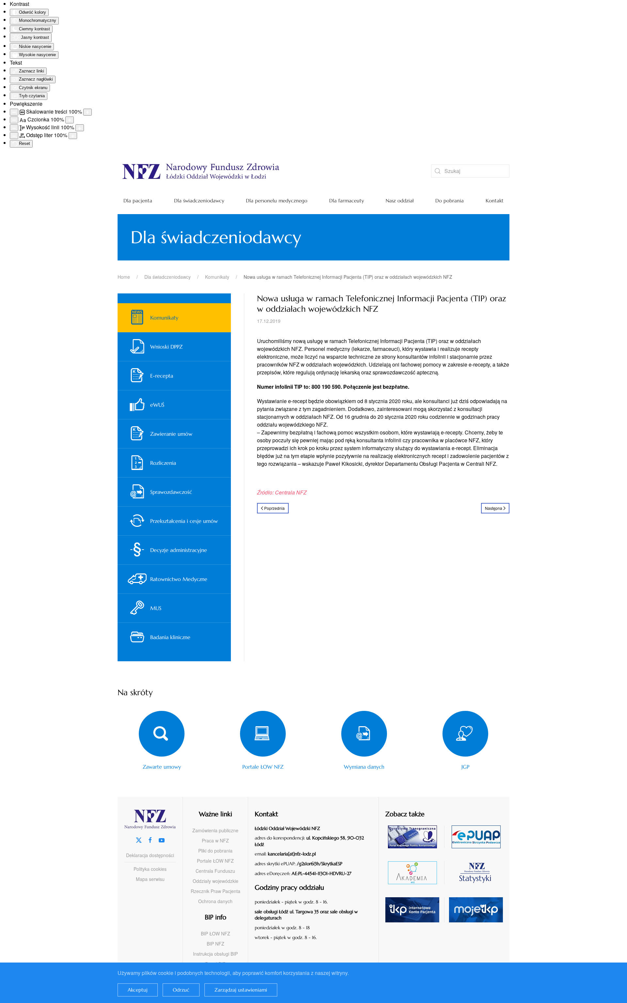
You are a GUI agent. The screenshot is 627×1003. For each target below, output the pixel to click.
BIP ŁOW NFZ (215, 933)
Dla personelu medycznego (276, 200)
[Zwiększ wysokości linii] (79, 127)
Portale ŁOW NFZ (215, 860)
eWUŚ (157, 404)
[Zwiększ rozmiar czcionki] (69, 120)
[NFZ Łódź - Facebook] (150, 839)
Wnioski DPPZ (166, 346)
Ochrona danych (215, 901)
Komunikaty (164, 317)
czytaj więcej (415, 836)
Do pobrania (449, 200)
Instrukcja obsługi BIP (215, 953)
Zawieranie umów (171, 434)
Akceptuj (138, 990)
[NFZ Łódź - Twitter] (139, 839)
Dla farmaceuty (346, 200)
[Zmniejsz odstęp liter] (14, 135)
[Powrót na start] (264, 171)
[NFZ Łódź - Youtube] (161, 839)
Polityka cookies (150, 869)
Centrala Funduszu (215, 871)
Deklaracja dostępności (150, 855)
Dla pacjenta (137, 200)
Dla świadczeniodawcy (199, 200)
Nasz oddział (400, 200)
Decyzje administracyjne (178, 550)
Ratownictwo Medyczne (178, 579)
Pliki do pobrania (215, 850)
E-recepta (161, 375)
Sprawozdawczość (171, 492)
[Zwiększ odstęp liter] (73, 135)
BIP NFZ (215, 943)
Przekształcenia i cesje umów (184, 521)
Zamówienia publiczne (215, 830)
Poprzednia (274, 508)
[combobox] (470, 171)
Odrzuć (181, 990)
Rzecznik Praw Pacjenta (215, 891)
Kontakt (495, 200)
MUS (155, 608)
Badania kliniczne (170, 637)
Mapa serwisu (150, 879)
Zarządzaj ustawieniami (241, 990)
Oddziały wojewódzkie (215, 881)
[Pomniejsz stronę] (14, 112)
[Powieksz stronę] (87, 112)
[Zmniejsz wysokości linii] (14, 127)
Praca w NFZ (215, 840)
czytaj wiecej (415, 872)
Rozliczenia (163, 463)
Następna (493, 508)
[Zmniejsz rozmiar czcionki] (14, 120)
